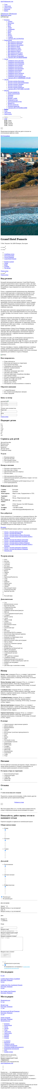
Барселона (11, 23)
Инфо (6, 265)
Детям (6, 263)
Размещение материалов (11, 1048)
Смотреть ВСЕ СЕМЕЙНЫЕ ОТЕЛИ (19, 78)
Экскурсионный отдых (15, 101)
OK (2, 136)
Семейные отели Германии (16, 64)
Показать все (8, 550)
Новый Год (11, 103)
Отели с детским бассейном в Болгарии (16, 539)
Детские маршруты (13, 92)
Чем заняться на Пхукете (15, 53)
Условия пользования (10, 1045)
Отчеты (6, 1038)
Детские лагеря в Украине (16, 84)
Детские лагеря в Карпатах (16, 87)
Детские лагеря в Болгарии (16, 81)
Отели (6, 59)
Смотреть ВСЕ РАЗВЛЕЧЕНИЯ (17, 57)
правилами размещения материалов (17, 967)
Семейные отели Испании (16, 68)
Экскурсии (7, 6)
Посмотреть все (5, 1000)
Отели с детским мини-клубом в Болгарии (17, 535)
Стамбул (10, 37)
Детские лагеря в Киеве (15, 86)
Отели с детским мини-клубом (13, 532)
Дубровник (11, 29)
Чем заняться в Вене (14, 46)
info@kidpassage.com (7, 1)
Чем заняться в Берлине (15, 43)
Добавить (19, 802)
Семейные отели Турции (15, 75)
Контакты (7, 9)
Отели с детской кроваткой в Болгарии (16, 541)
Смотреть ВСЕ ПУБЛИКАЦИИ (17, 108)
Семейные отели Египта (15, 67)
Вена (9, 26)
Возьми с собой (12, 98)
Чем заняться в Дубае (14, 48)
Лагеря (6, 79)
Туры (5, 4)
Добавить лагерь (9, 1044)
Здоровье (10, 95)
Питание (10, 97)
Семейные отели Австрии (16, 60)
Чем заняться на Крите (14, 49)
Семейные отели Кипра (15, 70)
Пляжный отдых (13, 100)
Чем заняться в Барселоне (15, 42)
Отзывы (6, 266)
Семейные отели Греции (15, 65)
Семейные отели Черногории (17, 76)
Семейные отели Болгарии (16, 62)
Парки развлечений (14, 93)
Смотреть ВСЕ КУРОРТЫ (16, 38)
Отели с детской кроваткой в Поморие (15, 547)
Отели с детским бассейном (12, 533)
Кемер (9, 31)
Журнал (6, 90)
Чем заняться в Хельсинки (16, 56)
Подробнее (6, 136)
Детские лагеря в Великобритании (18, 82)
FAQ (5, 1050)
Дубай (10, 27)
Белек (9, 24)
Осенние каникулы (13, 106)
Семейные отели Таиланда (16, 73)
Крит (9, 32)
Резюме (9, 261)
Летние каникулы (13, 104)
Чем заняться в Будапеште (15, 45)
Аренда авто (8, 7)
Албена (10, 21)
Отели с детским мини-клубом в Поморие (17, 543)
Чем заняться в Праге (14, 51)
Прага (9, 34)
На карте (3, 527)
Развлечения (8, 40)
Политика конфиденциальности (14, 1047)
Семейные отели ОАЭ (14, 71)
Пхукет (10, 35)
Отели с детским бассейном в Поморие (16, 549)
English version (8, 1052)
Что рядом (7, 268)
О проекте (7, 1041)
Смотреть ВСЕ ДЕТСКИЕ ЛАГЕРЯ (18, 89)
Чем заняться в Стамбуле (15, 54)
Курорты (7, 20)
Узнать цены (4, 271)
